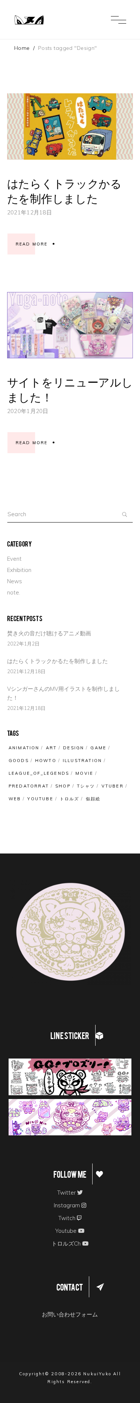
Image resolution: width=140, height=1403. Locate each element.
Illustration (82, 760)
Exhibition (19, 569)
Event (14, 558)
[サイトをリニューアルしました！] (70, 325)
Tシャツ (86, 786)
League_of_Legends (39, 773)
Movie (84, 773)
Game (98, 747)
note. (13, 592)
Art (51, 747)
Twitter (67, 1192)
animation (24, 747)
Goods (19, 760)
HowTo (45, 760)
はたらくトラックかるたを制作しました (64, 189)
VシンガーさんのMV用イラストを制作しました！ (63, 693)
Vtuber (113, 786)
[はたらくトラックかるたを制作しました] (70, 126)
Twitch (67, 1218)
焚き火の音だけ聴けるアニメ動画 (49, 633)
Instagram (67, 1205)
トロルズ (70, 798)
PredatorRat (29, 786)
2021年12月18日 (29, 212)
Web (15, 798)
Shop (63, 786)
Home (22, 48)
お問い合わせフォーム (70, 1314)
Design (73, 747)
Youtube (40, 798)
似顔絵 (93, 798)
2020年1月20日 (28, 411)
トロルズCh (67, 1243)
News (14, 581)
